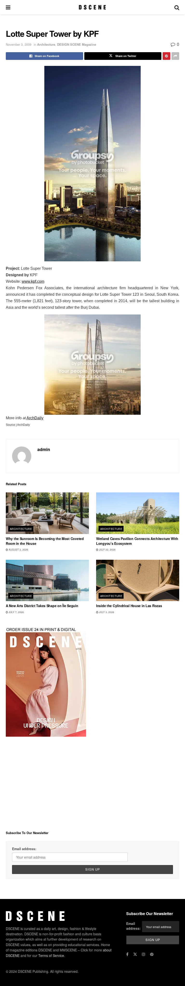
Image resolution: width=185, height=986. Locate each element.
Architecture (46, 44)
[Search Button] (176, 7)
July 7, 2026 (16, 612)
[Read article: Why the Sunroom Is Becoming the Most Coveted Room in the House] (47, 513)
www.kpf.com (33, 281)
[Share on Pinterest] (166, 56)
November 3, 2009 (18, 44)
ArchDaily (34, 418)
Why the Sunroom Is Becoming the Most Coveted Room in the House (45, 541)
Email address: (24, 848)
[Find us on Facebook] (127, 954)
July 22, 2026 (107, 549)
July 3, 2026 (106, 612)
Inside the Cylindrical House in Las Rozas (129, 605)
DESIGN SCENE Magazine (76, 44)
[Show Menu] (8, 7)
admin (43, 449)
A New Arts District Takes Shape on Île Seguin (42, 605)
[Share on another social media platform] (175, 56)
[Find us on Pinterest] (151, 954)
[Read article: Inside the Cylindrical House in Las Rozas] (137, 580)
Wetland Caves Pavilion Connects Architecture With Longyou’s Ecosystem (137, 541)
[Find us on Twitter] (135, 954)
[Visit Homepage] (92, 7)
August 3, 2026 (18, 549)
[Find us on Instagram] (143, 954)
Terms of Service (51, 955)
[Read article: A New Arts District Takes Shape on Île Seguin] (47, 580)
